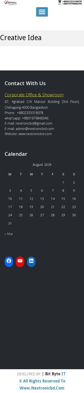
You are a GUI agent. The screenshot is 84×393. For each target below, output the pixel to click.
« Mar (9, 234)
